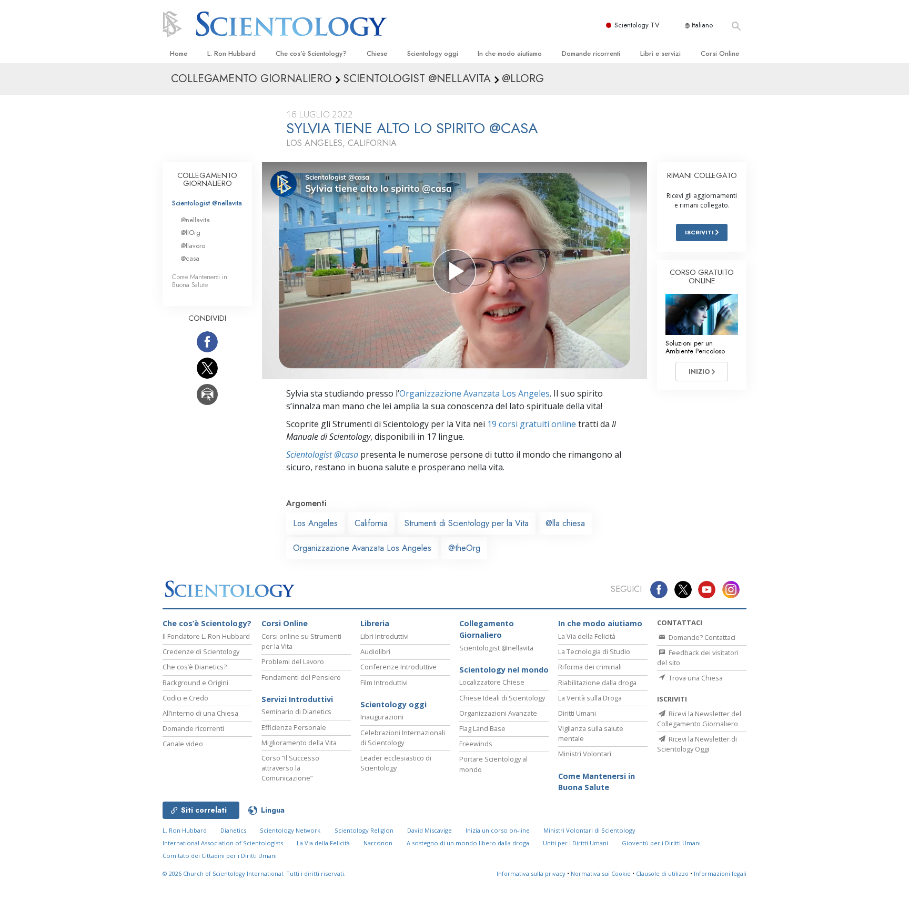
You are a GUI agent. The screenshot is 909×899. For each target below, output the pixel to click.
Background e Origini (195, 682)
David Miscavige (429, 830)
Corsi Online (720, 53)
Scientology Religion (364, 830)
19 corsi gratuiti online (531, 424)
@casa (189, 258)
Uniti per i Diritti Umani (575, 843)
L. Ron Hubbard (231, 53)
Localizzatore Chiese (491, 682)
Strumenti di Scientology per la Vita (467, 523)
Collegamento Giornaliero (486, 629)
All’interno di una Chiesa (200, 713)
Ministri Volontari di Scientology (589, 830)
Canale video (183, 743)
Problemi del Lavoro (292, 661)
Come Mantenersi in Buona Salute (199, 281)
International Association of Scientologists (223, 843)
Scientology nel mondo (504, 670)
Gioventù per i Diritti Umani (661, 843)
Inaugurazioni (381, 717)
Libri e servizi (660, 53)
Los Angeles (315, 523)
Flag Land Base (482, 728)
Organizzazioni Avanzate (498, 713)
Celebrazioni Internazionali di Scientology (402, 737)
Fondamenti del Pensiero (301, 677)
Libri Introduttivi (384, 636)
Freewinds (475, 743)
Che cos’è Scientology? (311, 53)
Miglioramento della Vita (299, 742)
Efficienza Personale (293, 727)
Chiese (377, 53)
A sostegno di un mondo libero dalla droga (468, 843)
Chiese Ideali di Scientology (502, 698)
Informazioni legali (720, 873)
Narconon (377, 843)
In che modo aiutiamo (510, 53)
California (371, 523)
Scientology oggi (432, 53)
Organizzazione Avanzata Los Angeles (474, 393)
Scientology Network (290, 830)
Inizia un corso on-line (498, 830)
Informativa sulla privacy (531, 873)
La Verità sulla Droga (590, 698)
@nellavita (195, 220)
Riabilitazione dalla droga (597, 682)
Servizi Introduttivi (297, 699)
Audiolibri (375, 651)
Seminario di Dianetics (296, 711)
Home (178, 53)
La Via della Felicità (586, 636)
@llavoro (192, 246)
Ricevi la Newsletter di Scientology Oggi (697, 744)
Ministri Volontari (584, 753)
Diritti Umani (577, 713)
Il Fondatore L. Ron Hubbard (206, 636)
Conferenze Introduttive (398, 666)
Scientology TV (637, 25)
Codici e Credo (185, 698)
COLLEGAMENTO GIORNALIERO (207, 179)
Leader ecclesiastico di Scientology (395, 763)
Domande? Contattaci (701, 637)
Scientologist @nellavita (207, 203)
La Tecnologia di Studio (594, 651)
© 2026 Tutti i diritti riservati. (254, 873)
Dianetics (233, 830)
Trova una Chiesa (695, 678)
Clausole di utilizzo (662, 873)
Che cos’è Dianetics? (195, 666)
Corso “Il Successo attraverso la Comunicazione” (290, 768)
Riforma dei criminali (590, 666)
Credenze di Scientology (201, 651)
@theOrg (464, 548)
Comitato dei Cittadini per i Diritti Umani (220, 856)
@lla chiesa (565, 523)
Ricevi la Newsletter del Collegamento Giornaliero (699, 718)
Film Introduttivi (384, 682)
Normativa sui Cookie (601, 873)
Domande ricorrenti (591, 53)
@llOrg (190, 233)
